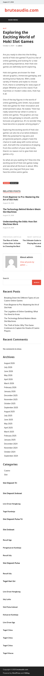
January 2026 (9, 391)
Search (6, 278)
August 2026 (9, 363)
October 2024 (9, 452)
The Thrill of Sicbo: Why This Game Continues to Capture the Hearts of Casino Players (21, 328)
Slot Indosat (8, 529)
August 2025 (9, 412)
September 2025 (11, 408)
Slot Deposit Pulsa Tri (13, 519)
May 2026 (8, 375)
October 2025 (9, 404)
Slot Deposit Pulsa (11, 563)
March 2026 (9, 383)
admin (20, 46)
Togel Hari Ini (9, 581)
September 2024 (11, 456)
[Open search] (38, 20)
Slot (4, 28)
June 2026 (8, 371)
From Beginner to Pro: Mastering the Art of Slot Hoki (21, 198)
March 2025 (9, 432)
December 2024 (10, 444)
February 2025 (10, 436)
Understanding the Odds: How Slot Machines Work (20, 223)
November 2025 (10, 399)
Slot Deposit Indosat (12, 493)
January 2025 (9, 440)
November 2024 (10, 448)
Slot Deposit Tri (10, 483)
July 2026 (8, 367)
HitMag (26, 673)
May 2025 (8, 424)
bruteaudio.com (21, 10)
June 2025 (8, 420)
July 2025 (8, 416)
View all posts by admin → (27, 263)
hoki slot (14, 183)
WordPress (16, 673)
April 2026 (8, 379)
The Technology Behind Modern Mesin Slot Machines (22, 210)
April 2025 (8, 428)
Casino (7, 471)
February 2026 (10, 387)
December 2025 (10, 395)
